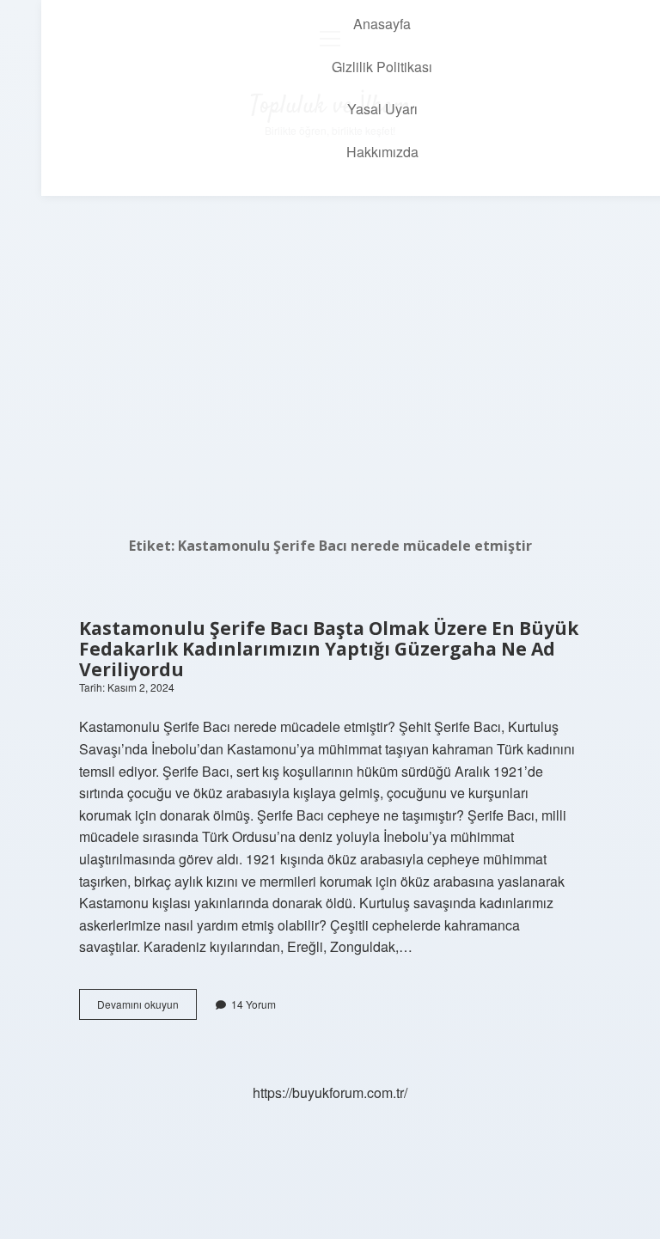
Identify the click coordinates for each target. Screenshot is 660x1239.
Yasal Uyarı (382, 109)
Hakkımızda (382, 152)
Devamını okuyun (147, 1008)
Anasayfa (382, 24)
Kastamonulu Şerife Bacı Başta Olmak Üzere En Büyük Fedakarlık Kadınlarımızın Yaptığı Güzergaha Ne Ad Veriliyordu (328, 648)
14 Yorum (253, 1004)
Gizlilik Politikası (382, 66)
